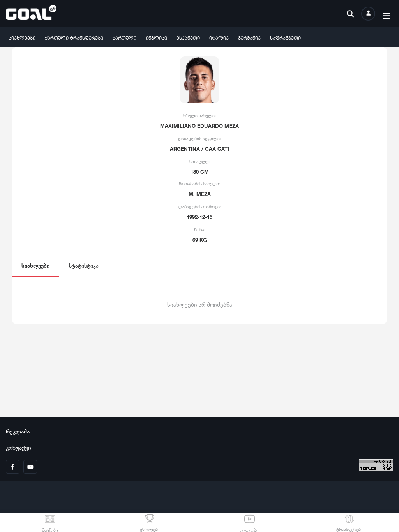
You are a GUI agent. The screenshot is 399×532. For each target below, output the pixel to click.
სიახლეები (22, 37)
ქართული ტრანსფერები (74, 37)
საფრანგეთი (285, 37)
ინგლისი (156, 37)
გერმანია (249, 37)
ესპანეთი (188, 37)
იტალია (219, 37)
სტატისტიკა (84, 265)
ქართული (124, 37)
